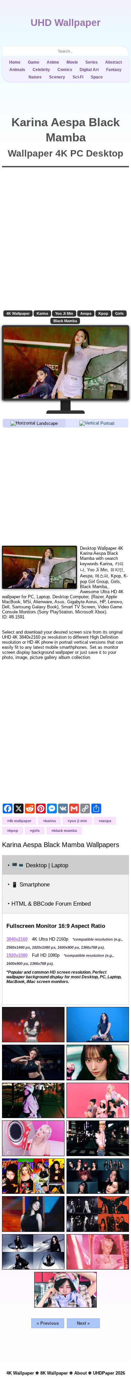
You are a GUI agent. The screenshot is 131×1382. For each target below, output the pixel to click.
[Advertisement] (65, 486)
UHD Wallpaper (65, 22)
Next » (83, 1323)
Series (91, 62)
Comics (64, 69)
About (80, 1373)
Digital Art (89, 69)
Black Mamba (65, 321)
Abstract (113, 62)
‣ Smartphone (29, 884)
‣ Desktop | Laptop (38, 865)
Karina (42, 313)
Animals (17, 69)
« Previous (48, 1323)
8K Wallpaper (54, 1373)
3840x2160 (17, 939)
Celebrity (41, 69)
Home (14, 62)
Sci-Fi (78, 77)
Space (97, 77)
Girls (119, 313)
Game (33, 62)
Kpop (103, 313)
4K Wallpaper (18, 313)
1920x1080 (17, 955)
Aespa (85, 313)
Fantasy (114, 69)
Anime (53, 62)
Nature (35, 77)
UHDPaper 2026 (109, 1373)
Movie (72, 62)
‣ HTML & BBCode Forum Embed (49, 904)
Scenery (57, 77)
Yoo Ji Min (64, 313)
